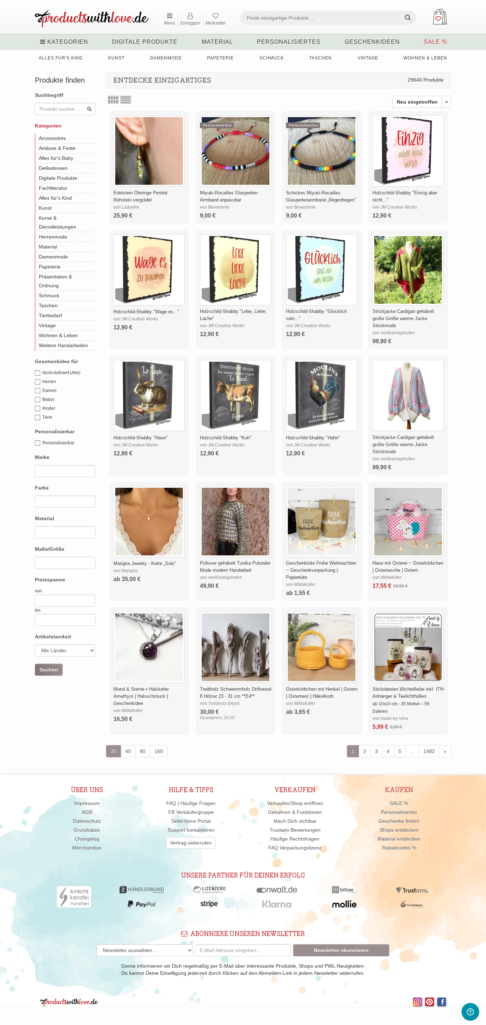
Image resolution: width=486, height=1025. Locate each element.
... (412, 751)
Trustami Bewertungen (295, 830)
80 (143, 751)
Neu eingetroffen (417, 102)
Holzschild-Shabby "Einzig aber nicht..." (405, 196)
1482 (429, 751)
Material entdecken (399, 839)
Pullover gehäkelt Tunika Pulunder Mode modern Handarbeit (235, 566)
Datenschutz (87, 821)
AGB (87, 812)
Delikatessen (53, 168)
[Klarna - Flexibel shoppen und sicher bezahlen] (277, 906)
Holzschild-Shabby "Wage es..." (146, 311)
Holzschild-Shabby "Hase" (140, 437)
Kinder (48, 408)
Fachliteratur (53, 188)
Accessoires (52, 138)
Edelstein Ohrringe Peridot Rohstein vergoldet (140, 196)
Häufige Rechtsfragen (294, 839)
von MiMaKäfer (300, 584)
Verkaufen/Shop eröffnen (295, 803)
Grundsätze (87, 830)
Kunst (116, 58)
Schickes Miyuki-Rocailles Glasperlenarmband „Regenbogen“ (321, 196)
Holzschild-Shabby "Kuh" (226, 437)
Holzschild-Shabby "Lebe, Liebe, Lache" (233, 315)
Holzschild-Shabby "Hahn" (313, 437)
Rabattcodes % (399, 848)
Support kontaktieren (191, 830)
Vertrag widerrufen (191, 843)
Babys (48, 399)
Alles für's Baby (56, 158)
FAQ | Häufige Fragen (191, 803)
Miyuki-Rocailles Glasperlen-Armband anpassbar (229, 196)
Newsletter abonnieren (341, 950)
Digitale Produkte (145, 42)
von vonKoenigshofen (394, 332)
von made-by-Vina (390, 718)
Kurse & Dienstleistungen (57, 222)
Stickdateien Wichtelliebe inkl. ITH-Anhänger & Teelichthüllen (409, 692)
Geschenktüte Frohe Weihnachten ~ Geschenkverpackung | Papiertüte (321, 570)
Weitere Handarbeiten (63, 345)
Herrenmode (53, 237)
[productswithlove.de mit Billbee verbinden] (344, 891)
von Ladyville (126, 207)
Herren (49, 381)
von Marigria (125, 570)
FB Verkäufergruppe (191, 812)
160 (158, 751)
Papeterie (220, 58)
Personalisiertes (289, 42)
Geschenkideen (372, 42)
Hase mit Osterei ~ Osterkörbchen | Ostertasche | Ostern (408, 566)
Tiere (47, 417)
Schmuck (271, 58)
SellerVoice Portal (191, 821)
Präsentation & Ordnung (55, 281)
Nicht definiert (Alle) (61, 372)
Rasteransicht (113, 100)
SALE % (435, 42)
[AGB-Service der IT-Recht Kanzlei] (74, 898)
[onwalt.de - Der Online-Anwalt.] (277, 891)
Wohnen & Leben (425, 58)
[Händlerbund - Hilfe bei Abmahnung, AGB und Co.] (141, 891)
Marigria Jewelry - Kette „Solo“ (144, 563)
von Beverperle (214, 207)
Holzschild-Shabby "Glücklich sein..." (316, 315)
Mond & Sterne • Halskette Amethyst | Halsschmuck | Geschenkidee (141, 696)
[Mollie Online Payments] (344, 906)
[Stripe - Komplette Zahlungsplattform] (209, 906)
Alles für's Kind (61, 58)
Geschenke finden (399, 821)
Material (217, 42)
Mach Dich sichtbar (295, 821)
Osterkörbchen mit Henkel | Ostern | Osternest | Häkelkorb (322, 692)
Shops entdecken (399, 830)
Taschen (320, 58)
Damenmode (166, 58)
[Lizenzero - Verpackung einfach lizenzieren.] (209, 891)
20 (113, 751)
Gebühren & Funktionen (295, 812)
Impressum (87, 803)
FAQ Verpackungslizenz (295, 848)
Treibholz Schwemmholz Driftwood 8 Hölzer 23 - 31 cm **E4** (235, 692)
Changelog (87, 839)
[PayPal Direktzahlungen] (141, 906)
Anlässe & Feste (57, 148)
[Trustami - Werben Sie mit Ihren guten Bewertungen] (412, 891)
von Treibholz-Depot (219, 703)
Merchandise (86, 848)
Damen (49, 390)
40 (128, 751)
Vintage (368, 58)
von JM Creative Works (395, 207)
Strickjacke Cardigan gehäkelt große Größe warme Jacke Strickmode (403, 318)
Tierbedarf (50, 315)
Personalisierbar (58, 442)
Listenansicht (125, 100)
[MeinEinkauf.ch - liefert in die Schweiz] (412, 906)
